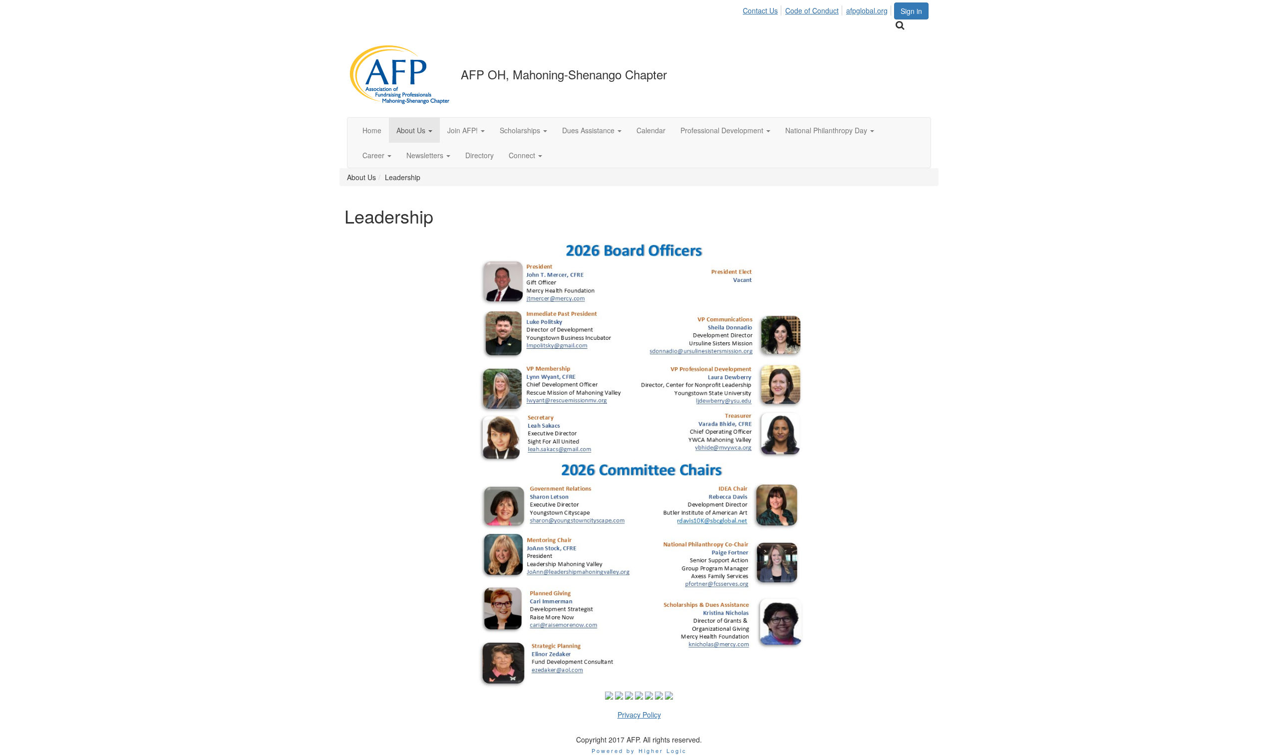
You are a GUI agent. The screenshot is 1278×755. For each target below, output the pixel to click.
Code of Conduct (812, 10)
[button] (414, 130)
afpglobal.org (867, 10)
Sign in (911, 11)
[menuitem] (763, 8)
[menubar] (818, 8)
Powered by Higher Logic (639, 751)
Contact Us (760, 10)
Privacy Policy (639, 715)
